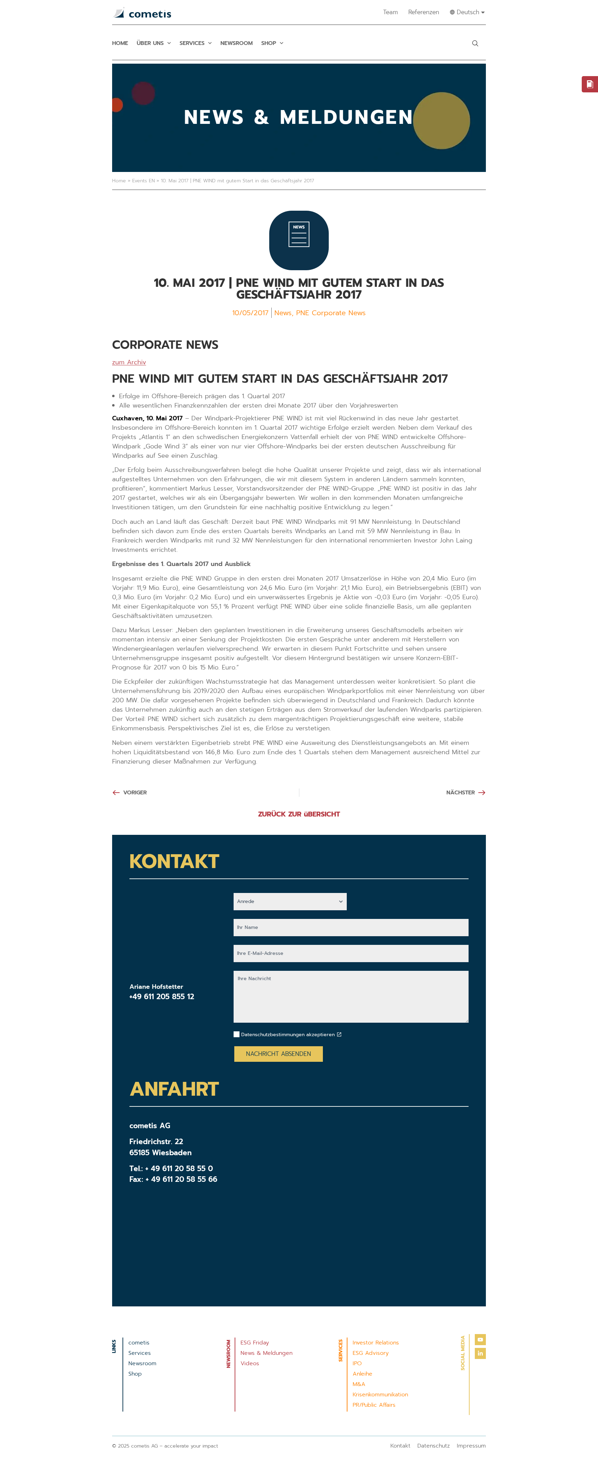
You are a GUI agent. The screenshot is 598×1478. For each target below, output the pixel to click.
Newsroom (236, 43)
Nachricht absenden (278, 1053)
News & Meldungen (266, 1353)
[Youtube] (480, 1339)
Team (390, 12)
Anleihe (362, 1374)
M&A (359, 1384)
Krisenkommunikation (380, 1394)
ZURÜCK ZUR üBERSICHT (299, 814)
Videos (250, 1363)
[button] (475, 43)
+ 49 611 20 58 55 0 (179, 1168)
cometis (139, 1343)
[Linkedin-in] (480, 1353)
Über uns (150, 43)
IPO (357, 1363)
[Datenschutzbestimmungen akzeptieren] (339, 1034)
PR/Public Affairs (374, 1405)
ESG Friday (255, 1343)
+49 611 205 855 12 (161, 996)
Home (120, 43)
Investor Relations (376, 1343)
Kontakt (400, 1446)
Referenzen (423, 12)
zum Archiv (129, 362)
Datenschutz (433, 1446)
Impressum (471, 1446)
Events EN (143, 180)
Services (192, 43)
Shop (268, 43)
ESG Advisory (371, 1353)
